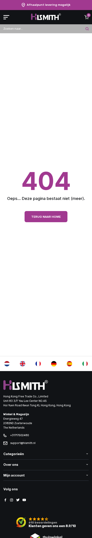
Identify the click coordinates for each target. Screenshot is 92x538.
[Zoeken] (87, 28)
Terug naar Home (46, 216)
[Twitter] (18, 500)
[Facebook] (5, 500)
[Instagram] (12, 500)
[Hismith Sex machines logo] (46, 19)
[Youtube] (24, 500)
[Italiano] (85, 363)
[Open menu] (6, 17)
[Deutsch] (54, 363)
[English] (22, 363)
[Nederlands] (7, 363)
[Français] (38, 363)
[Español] (69, 363)
